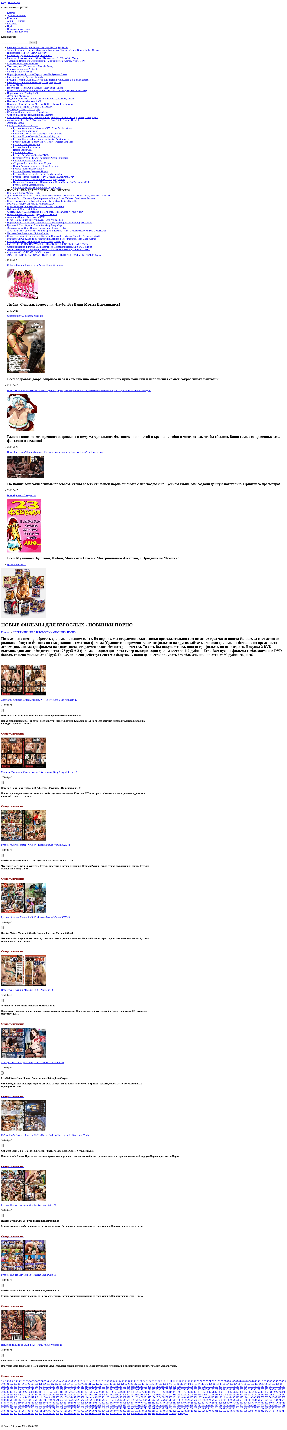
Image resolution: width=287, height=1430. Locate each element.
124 (102, 1384)
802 (95, 1410)
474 (145, 1397)
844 (271, 1410)
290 (229, 1389)
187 (82, 1386)
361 (241, 1392)
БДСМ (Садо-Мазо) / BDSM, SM (23, 109)
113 (56, 1384)
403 (133, 1394)
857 (40, 1413)
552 (187, 1400)
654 (45, 1405)
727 (66, 1408)
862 (61, 1413)
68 (192, 1381)
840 (254, 1410)
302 (279, 1389)
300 (271, 1389)
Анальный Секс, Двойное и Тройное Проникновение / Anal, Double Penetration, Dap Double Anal (56, 230)
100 (3, 1384)
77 (218, 1381)
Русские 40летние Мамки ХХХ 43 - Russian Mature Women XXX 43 (35, 917)
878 (128, 1413)
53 (147, 1381)
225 (241, 1386)
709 (275, 1405)
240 (20, 1389)
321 (74, 1392)
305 (7, 1392)
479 (166, 1397)
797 (74, 1410)
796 (70, 1410)
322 (78, 1392)
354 (212, 1392)
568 (254, 1400)
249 (57, 1389)
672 (120, 1405)
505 (275, 1397)
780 (3, 1410)
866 (78, 1413)
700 (237, 1405)
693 (208, 1405)
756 (187, 1408)
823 (183, 1410)
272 (153, 1389)
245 (40, 1389)
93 (266, 1381)
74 (210, 1381)
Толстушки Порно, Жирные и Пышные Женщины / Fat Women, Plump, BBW (46, 61)
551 (183, 1400)
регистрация (13, 2)
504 (271, 1397)
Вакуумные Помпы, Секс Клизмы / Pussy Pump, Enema (35, 88)
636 (254, 1402)
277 (174, 1389)
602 (112, 1402)
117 (73, 1384)
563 (233, 1400)
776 (271, 1408)
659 (66, 1405)
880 (137, 1413)
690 (195, 1405)
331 (116, 1392)
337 (141, 1392)
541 (141, 1400)
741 (124, 1408)
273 (158, 1389)
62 (174, 1381)
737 (107, 1408)
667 (99, 1405)
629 (224, 1402)
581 (24, 1402)
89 (254, 1381)
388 (70, 1394)
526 (78, 1400)
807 (116, 1410)
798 (78, 1410)
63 (177, 1381)
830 (212, 1410)
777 (275, 1408)
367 (266, 1392)
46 (126, 1381)
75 (213, 1381)
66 (186, 1381)
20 (48, 1381)
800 (86, 1410)
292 (237, 1389)
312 (36, 1392)
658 (61, 1405)
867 (82, 1413)
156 (236, 1384)
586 (45, 1402)
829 (208, 1410)
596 (86, 1402)
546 (162, 1400)
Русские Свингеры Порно (26, 144)
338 (145, 1392)
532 (103, 1400)
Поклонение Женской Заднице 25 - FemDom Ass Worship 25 (31, 1344)
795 (66, 1410)
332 (120, 1392)
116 (69, 1384)
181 (57, 1386)
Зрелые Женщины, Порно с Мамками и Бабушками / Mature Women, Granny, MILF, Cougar (53, 50)
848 (3, 1413)
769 (241, 1408)
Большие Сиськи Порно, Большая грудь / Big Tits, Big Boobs (37, 47)
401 (124, 1394)
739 (116, 1408)
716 (20, 1408)
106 (28, 1384)
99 (284, 1381)
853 (24, 1413)
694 (212, 1405)
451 (49, 1397)
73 (207, 1381)
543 (149, 1400)
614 (162, 1402)
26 (66, 1381)
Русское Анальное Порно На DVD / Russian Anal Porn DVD (43, 176)
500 (254, 1397)
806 (112, 1410)
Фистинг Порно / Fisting (19, 71)
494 (229, 1397)
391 (82, 1394)
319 (65, 1392)
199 (133, 1386)
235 (283, 1386)
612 (153, 1402)
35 (93, 1381)
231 (266, 1386)
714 (11, 1408)
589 (57, 1402)
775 (266, 1408)
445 (24, 1397)
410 (162, 1394)
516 (36, 1400)
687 (183, 1405)
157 (240, 1384)
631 (233, 1402)
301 (275, 1389)
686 (179, 1405)
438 (279, 1394)
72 (204, 1381)
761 (208, 1408)
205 (158, 1386)
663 (82, 1405)
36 (96, 1381)
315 (49, 1392)
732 (86, 1408)
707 (266, 1405)
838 (245, 1410)
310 (28, 1392)
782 (11, 1410)
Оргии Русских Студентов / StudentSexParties (36, 166)
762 (212, 1408)
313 (40, 1392)
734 (95, 1408)
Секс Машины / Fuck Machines (22, 63)
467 (116, 1397)
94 (269, 1381)
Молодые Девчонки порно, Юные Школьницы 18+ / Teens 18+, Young (42, 58)
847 (283, 1410)
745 (141, 1408)
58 (162, 1381)
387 (66, 1394)
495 (233, 1397)
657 (57, 1405)
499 (250, 1397)
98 (281, 1381)
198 (128, 1386)
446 (28, 1397)
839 (250, 1410)
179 (49, 1386)
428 (237, 1394)
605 (124, 1402)
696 (220, 1405)
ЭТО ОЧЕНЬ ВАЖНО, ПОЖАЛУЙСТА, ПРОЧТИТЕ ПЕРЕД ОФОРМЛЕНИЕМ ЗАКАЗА (54, 255)
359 (233, 1392)
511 (15, 1400)
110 (44, 1384)
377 (24, 1394)
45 (123, 1381)
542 (145, 1400)
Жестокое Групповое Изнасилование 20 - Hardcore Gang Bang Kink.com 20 (39, 699)
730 (78, 1408)
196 (120, 1386)
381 (40, 1394)
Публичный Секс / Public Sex (22, 209)
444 (20, 1397)
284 (204, 1389)
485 (191, 1397)
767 (233, 1408)
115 (65, 1384)
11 (21, 1381)
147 (198, 1384)
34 (90, 1381)
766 (229, 1408)
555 (199, 1400)
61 (171, 1381)
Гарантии (12, 18)
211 (183, 1386)
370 (279, 1392)
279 (183, 1389)
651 (32, 1405)
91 (260, 1381)
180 (53, 1386)
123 (97, 1384)
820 (170, 1410)
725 (57, 1408)
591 (66, 1402)
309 (24, 1392)
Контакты (12, 23)
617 (174, 1402)
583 (32, 1402)
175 (32, 1386)
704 (254, 1405)
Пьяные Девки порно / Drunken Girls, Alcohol (30, 106)
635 (250, 1402)
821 (174, 1410)
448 (36, 1397)
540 (137, 1400)
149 (206, 1384)
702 (246, 1405)
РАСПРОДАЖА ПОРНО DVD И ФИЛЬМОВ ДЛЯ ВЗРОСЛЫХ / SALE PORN (47, 244)
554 (195, 1400)
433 (258, 1394)
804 (103, 1410)
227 (250, 1386)
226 (245, 1386)
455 (66, 1397)
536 (120, 1400)
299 (266, 1389)
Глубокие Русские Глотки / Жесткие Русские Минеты (40, 158)
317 (57, 1392)
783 (15, 1410)
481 (174, 1397)
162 (261, 1384)
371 (283, 1392)
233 (275, 1386)
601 (107, 1402)
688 (187, 1405)
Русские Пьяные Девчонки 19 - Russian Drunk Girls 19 (28, 1275)
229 (258, 1386)
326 (95, 1392)
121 (89, 1384)
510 (11, 1400)
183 (66, 1386)
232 (271, 1386)
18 (42, 1381)
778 (279, 1408)
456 (70, 1397)
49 (135, 1381)
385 (57, 1394)
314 (44, 1392)
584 (36, 1402)
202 (145, 1386)
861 (57, 1413)
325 (91, 1392)
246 (45, 1389)
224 (237, 1386)
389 (74, 1394)
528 (86, 1400)
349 (191, 1392)
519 (49, 1400)
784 (20, 1410)
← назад (173, 1413)
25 (63, 1381)
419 (199, 1394)
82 (233, 1381)
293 (241, 1389)
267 (133, 1389)
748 (153, 1408)
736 (103, 1408)
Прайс (10, 26)
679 (149, 1405)
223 (233, 1386)
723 (49, 1408)
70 (198, 1381)
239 (15, 1389)
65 (183, 1381)
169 (7, 1386)
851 (15, 1413)
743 (133, 1408)
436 (271, 1394)
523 (65, 1400)
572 (271, 1400)
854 (28, 1413)
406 (145, 1394)
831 (216, 1410)
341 (157, 1392)
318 (61, 1392)
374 (11, 1394)
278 (179, 1389)
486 (195, 1397)
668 (103, 1405)
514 (28, 1400)
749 (158, 1408)
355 (216, 1392)
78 (221, 1381)
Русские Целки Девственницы (28, 185)
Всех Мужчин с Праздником (21, 495)
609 (141, 1402)
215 (199, 1386)
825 (191, 1410)
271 (149, 1389)
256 (86, 1389)
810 (128, 1410)
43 (117, 1381)
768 (237, 1408)
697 (225, 1405)
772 (254, 1408)
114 (60, 1384)
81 (230, 1381)
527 (82, 1400)
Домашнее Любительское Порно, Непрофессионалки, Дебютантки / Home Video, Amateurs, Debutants (58, 195)
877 (124, 1413)
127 (114, 1384)
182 (61, 1386)
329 (107, 1392)
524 (70, 1400)
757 (191, 1408)
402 (128, 1394)
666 (95, 1405)
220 (220, 1386)
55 (153, 1381)
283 (199, 1389)
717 (24, 1408)
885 (158, 1413)
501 (258, 1397)
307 (15, 1392)
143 (181, 1384)
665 (91, 1405)
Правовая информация (18, 29)
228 (254, 1386)
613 (157, 1402)
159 (248, 1384)
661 (74, 1405)
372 (3, 1394)
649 (24, 1405)
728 (70, 1408)
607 (133, 1402)
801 (91, 1410)
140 (169, 1384)
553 (191, 1400)
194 (112, 1386)
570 (262, 1400)
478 (162, 1397)
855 (32, 1413)
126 (110, 1384)
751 (166, 1408)
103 (15, 1384)
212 (187, 1386)
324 (86, 1392)
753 (174, 1408)
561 (224, 1400)
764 (220, 1408)
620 (187, 1402)
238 (11, 1389)
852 (20, 1413)
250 (61, 1389)
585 (40, 1402)
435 (266, 1394)
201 (141, 1386)
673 (124, 1405)
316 (53, 1392)
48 (132, 1381)
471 (133, 1397)
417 (191, 1394)
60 (168, 1381)
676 (137, 1405)
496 (237, 1397)
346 (178, 1392)
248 (53, 1389)
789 (40, 1410)
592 (70, 1402)
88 (251, 1381)
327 (99, 1392)
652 (36, 1405)
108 (36, 1384)
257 (91, 1389)
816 (153, 1410)
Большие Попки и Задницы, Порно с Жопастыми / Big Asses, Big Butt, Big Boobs (48, 79)
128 (118, 1384)
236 (3, 1389)
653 (40, 1405)
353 (208, 1392)
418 (195, 1394)
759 (199, 1408)
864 (70, 1413)
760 (204, 1408)
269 (141, 1389)
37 (99, 1381)
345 (174, 1392)
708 (271, 1405)
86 (245, 1381)
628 (220, 1402)
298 (262, 1389)
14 (30, 1381)
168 (3, 1386)
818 (162, 1410)
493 (225, 1397)
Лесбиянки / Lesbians (18, 96)
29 (75, 1381)
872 (103, 1413)
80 (227, 1381)
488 (204, 1397)
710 (279, 1405)
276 (170, 1389)
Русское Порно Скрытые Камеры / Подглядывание (39, 179)
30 (78, 1381)
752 (170, 1408)
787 (32, 1410)
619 (183, 1402)
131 (131, 1384)
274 (162, 1389)
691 (199, 1405)
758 (195, 1408)
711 (283, 1405)
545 (157, 1400)
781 (7, 1410)
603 (116, 1402)
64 (180, 1381)
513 (24, 1400)
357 (224, 1392)
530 (95, 1400)
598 (95, 1402)
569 (258, 1400)
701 (241, 1405)
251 (66, 1389)
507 (283, 1397)
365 (258, 1392)
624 (204, 1402)
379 (32, 1394)
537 (124, 1400)
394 (95, 1394)
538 (128, 1400)
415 (183, 1394)
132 (135, 1384)
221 (224, 1386)
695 (216, 1405)
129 (123, 1384)
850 (11, 1413)
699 (233, 1405)
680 (153, 1405)
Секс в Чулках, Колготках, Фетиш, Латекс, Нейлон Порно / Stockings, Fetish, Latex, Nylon (52, 117)
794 (61, 1410)
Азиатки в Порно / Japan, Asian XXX (26, 217)
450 (45, 1397)
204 (153, 1386)
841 (258, 1410)
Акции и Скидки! (16, 21)
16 (36, 1381)
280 (187, 1389)
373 (7, 1394)
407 (149, 1394)
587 (49, 1402)
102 (11, 1384)
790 (45, 1410)
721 (40, 1408)
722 (45, 1408)
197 (124, 1386)
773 (258, 1408)
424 (220, 1394)
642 (279, 1402)
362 (245, 1392)
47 (129, 1381)
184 (70, 1386)
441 (7, 1397)
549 (174, 1400)
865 (74, 1413)
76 (216, 1381)
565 (241, 1400)
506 (279, 1397)
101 (7, 1384)
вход (3, 2)
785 (24, 1410)
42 (114, 1381)
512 (19, 1400)
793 (57, 1410)
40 (108, 1381)
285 (208, 1389)
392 (86, 1394)
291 (233, 1389)
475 (149, 1397)
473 (141, 1397)
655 (49, 1405)
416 (187, 1394)
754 (179, 1408)
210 (179, 1386)
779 (283, 1408)
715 (15, 1408)
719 (32, 1408)
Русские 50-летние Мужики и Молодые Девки (37, 187)
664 (86, 1405)
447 (32, 1397)
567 (250, 1400)
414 (178, 1394)
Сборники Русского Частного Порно (32, 163)
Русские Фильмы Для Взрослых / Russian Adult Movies (40, 139)
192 (103, 1386)
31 (81, 1381)
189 (91, 1386)
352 (204, 1392)
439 (283, 1394)
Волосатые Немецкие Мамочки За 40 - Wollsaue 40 (27, 990)
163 (265, 1384)
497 (241, 1397)
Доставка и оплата (16, 15)
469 (124, 1397)
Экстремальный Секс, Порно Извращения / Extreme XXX (36, 228)
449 (40, 1397)
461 (91, 1397)
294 (246, 1389)
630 (229, 1402)
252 (70, 1389)
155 (231, 1384)
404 (137, 1394)
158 (244, 1384)
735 (99, 1408)
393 (91, 1394)
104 (20, 1384)
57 (159, 1381)
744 (137, 1408)
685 (174, 1405)
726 (61, 1408)
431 (250, 1394)
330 (111, 1392)
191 (99, 1386)
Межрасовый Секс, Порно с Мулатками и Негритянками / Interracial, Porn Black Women (51, 238)
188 (86, 1386)
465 (107, 1397)
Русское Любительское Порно (28, 168)
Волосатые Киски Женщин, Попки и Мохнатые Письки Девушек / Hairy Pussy (47, 90)
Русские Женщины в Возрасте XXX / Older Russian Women (43, 128)
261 (107, 1389)
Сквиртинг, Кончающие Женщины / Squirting (30, 114)
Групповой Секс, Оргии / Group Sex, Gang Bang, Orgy (34, 225)
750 (162, 1408)
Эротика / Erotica (15, 123)
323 (82, 1392)
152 (219, 1384)
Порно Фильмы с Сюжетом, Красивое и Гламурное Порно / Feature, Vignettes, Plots (49, 222)
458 (78, 1397)
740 (120, 1408)
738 (112, 1408)
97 (278, 1381)
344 (170, 1392)
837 (241, 1410)
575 (283, 1400)
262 (112, 1389)
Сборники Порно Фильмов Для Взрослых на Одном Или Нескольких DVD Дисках (49, 247)
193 (107, 1386)
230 (262, 1386)
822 (178, 1410)
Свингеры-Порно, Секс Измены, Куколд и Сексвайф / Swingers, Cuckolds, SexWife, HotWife (53, 236)
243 (32, 1389)
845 (275, 1410)
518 (44, 1400)
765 (225, 1408)
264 (120, 1389)
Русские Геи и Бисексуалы (26, 147)
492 (220, 1397)
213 (191, 1386)
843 (266, 1410)
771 (250, 1408)
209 (174, 1386)
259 (99, 1389)
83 (236, 1381)
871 (99, 1413)
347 (183, 1392)
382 (45, 1394)
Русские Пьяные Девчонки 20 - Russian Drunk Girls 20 (28, 1205)
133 (139, 1384)
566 (245, 1400)
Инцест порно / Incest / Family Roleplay (26, 53)
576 (3, 1402)
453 (57, 1397)
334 (128, 1392)
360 (237, 1392)
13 (27, 1381)
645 (7, 1405)
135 (148, 1384)
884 (153, 1413)
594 (78, 1402)
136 (152, 1384)
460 (86, 1397)
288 (220, 1389)
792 (53, 1410)
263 (116, 1389)
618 (178, 1402)
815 (149, 1410)
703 (250, 1405)
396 (103, 1394)
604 (120, 1402)
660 (70, 1405)
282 (195, 1389)
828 (204, 1410)
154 (227, 1384)
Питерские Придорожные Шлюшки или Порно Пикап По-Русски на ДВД (51, 182)
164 (269, 1384)
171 (15, 1386)
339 (149, 1392)
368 (271, 1392)
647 (15, 1405)
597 (91, 1402)
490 (212, 1397)
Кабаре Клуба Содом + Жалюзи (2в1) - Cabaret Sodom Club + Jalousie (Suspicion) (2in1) (45, 1135)
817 (157, 1410)
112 (52, 1384)
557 (208, 1400)
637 (258, 1402)
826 (195, 1410)
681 (158, 1405)
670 (112, 1405)
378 (28, 1394)
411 (166, 1394)
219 (216, 1386)
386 (61, 1394)
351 (199, 1392)
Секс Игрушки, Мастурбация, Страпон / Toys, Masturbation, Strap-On (42, 201)
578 (11, 1402)
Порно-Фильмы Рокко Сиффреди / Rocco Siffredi (32, 214)
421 (208, 1394)
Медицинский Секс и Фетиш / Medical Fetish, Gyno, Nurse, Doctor (40, 98)
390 (78, 1394)
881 (141, 1413)
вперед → (183, 1413)
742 (128, 1408)
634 (245, 1402)
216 (204, 1386)
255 (82, 1389)
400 (120, 1394)
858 (45, 1413)
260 (103, 1389)
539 (132, 1400)
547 (166, 1400)
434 (262, 1394)
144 (185, 1384)
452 (53, 1397)
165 (273, 1384)
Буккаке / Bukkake (16, 85)
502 (262, 1397)
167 (282, 1384)
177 (40, 1386)
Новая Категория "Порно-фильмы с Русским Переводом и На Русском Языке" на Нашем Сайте (56, 452)
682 (162, 1405)
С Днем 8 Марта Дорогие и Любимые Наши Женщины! (35, 265)
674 (128, 1405)
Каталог (11, 13)
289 (225, 1389)
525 (74, 1400)
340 (153, 1392)
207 (166, 1386)
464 (103, 1397)
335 (132, 1392)
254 (78, 1389)
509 (7, 1400)
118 (77, 1384)
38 (102, 1381)
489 (208, 1397)
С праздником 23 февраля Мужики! (25, 316)
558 (212, 1400)
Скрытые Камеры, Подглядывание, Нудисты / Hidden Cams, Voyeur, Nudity (45, 212)
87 (248, 1381)
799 (82, 1410)
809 (124, 1410)
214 (195, 1386)
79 (224, 1381)
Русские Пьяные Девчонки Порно (30, 171)
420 (204, 1394)
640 (271, 1402)
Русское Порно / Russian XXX (22, 125)
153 (223, 1384)
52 (144, 1381)
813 (141, 1410)
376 (20, 1394)
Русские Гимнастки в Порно (27, 160)
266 (128, 1389)
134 (143, 1384)
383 (49, 1394)
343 (166, 1392)
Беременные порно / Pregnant (22, 69)
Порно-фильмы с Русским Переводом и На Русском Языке (37, 74)
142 (177, 1384)
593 (74, 1402)
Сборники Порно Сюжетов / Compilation (28, 112)
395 (99, 1394)
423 (216, 1394)
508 (3, 1400)
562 (229, 1400)
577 (7, 1402)
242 (28, 1389)
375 (15, 1394)
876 (120, 1413)
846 (279, 1410)
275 (166, 1389)
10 (18, 1381)
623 (199, 1402)
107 (32, 1384)
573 (275, 1400)
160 (252, 1384)
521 (57, 1400)
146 (194, 1384)
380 (36, 1394)
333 (124, 1392)
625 (208, 1402)
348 (187, 1392)
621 (191, 1402)
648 (20, 1405)
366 (262, 1392)
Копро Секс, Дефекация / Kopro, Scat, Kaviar (29, 55)
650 (28, 1405)
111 (48, 1384)
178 (45, 1386)
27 (69, 1381)
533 (107, 1400)
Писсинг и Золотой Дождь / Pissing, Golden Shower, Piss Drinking (40, 104)
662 (78, 1405)
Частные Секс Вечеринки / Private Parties (28, 233)
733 (91, 1408)
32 (84, 1381)
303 (283, 1389)
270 (145, 1389)
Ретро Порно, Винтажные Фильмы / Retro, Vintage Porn (35, 220)
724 (53, 1408)
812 (137, 1410)
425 (224, 1394)
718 (28, 1408)
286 (212, 1389)
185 (74, 1386)
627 (216, 1402)
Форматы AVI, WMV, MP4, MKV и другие (29, 252)
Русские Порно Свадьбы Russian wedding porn (36, 136)
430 (245, 1394)
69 (195, 1381)
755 (183, 1408)
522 (61, 1400)
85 (242, 1381)
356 (220, 1392)
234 (279, 1386)
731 (82, 1408)
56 (156, 1381)
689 (191, 1405)
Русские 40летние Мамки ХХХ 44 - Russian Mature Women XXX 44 (35, 845)
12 (24, 1381)
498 (246, 1397)
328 (103, 1392)
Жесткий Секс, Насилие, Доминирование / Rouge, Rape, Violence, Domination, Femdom (51, 198)
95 (272, 1381)
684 (170, 1405)
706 (262, 1405)
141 (173, 1384)
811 (132, 1410)
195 (116, 1386)
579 (15, 1402)
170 (11, 1386)
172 (20, 1386)
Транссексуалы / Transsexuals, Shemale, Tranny (30, 66)
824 (187, 1410)
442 (11, 1397)
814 (145, 1410)
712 (3, 1408)
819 (166, 1410)
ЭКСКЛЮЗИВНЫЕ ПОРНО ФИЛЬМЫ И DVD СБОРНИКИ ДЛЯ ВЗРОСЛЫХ (48, 249)
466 (112, 1397)
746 (145, 1408)
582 (28, 1402)
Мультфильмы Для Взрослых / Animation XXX (31, 203)
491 (216, 1397)
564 (237, 1400)
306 (11, 1392)
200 (137, 1386)
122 (93, 1384)
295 (250, 1389)
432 (254, 1394)
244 (36, 1389)
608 (137, 1402)
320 (70, 1392)
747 (149, 1408)
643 (283, 1402)
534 (111, 1400)
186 (78, 1386)
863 (66, 1413)
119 (81, 1384)
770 (246, 1408)
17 (39, 1381)
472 (137, 1397)
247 (49, 1389)
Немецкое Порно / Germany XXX (24, 101)
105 (24, 1384)
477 (158, 1397)
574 (279, 1400)
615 (166, 1402)
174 (28, 1386)
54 (150, 1381)
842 (262, 1410)
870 (95, 1413)
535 (116, 1400)
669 (107, 1405)
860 (53, 1413)
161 (256, 1384)
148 (202, 1384)
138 (160, 1384)
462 (95, 1397)
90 (257, 1381)
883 (149, 1413)
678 (145, 1405)
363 (250, 1392)
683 (166, 1405)
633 (241, 1402)
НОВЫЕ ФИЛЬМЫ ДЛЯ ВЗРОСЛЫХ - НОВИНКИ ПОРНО (44, 632)
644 (3, 1405)
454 (61, 1397)
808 (120, 1410)
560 (220, 1400)
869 (91, 1413)
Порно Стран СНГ (22, 150)
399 (116, 1394)
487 (199, 1397)
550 (178, 1400)
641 (275, 1402)
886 (162, 1413)
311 (32, 1392)
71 (201, 1381)
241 (24, 1389)
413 (174, 1394)
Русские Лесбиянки (23, 152)
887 (166, 1413)
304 (3, 1392)
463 (99, 1397)
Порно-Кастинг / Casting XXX (22, 93)
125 (106, 1384)
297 (258, 1389)
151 (215, 1384)
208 (170, 1386)
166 (277, 1384)
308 (20, 1392)
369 (275, 1392)
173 (24, 1386)
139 (164, 1384)
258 (95, 1389)
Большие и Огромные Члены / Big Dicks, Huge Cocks (34, 82)
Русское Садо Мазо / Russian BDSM (31, 155)
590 (61, 1402)
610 (145, 1402)
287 (216, 1389)
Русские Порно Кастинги (26, 131)
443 (15, 1397)
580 (20, 1402)
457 (74, 1397)
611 (149, 1402)
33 (87, 1381)
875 (116, 1413)
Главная (5, 632)
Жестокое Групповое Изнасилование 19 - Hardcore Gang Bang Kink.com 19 (39, 772)
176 (36, 1386)
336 (137, 1392)
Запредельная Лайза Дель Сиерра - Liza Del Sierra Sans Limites (32, 1062)
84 (239, 1381)
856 (36, 1413)
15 (33, 1381)
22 (54, 1381)
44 (120, 1381)
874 (112, 1413)
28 (72, 1381)
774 (262, 1408)
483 (183, 1397)
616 (170, 1402)
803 (99, 1410)
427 (233, 1394)
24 (60, 1381)
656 (53, 1405)
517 (40, 1400)
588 (53, 1402)
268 (137, 1389)
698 (229, 1405)
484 (187, 1397)
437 (275, 1394)
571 (266, 1400)
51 (141, 1381)
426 (229, 1394)
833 (224, 1410)
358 (229, 1392)
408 (153, 1394)
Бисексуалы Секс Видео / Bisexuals (25, 77)
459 (82, 1397)
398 (112, 1394)
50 (138, 1381)
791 (49, 1410)
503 (266, 1397)
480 (170, 1397)
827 (199, 1410)
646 (11, 1405)
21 (51, 1381)
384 (53, 1394)
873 (107, 1413)
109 (40, 1384)
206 (162, 1386)
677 (141, 1405)
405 (141, 1394)
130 (127, 1384)
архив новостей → (16, 564)
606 (128, 1402)
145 (189, 1384)
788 (36, 1410)
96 (275, 1381)
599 (99, 1402)
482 (179, 1397)
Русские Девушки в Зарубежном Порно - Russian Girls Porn (43, 141)
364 (254, 1392)
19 (45, 1381)
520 (53, 1400)
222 (229, 1386)
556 (204, 1400)
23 (57, 1381)
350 (195, 1392)
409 (158, 1394)
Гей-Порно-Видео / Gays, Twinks (23, 193)
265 (124, 1389)
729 (74, 1408)
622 (195, 1402)
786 (28, 1410)
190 (95, 1386)
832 (220, 1410)
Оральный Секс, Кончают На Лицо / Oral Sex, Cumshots (35, 206)
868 (86, 1413)
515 (32, 1400)
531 (99, 1400)
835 (233, 1410)
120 (85, 1384)
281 (191, 1389)
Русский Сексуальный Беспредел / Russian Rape (37, 133)
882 (145, 1413)
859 (49, 1413)
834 (229, 1410)
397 (107, 1394)
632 (237, 1402)
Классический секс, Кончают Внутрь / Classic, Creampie (35, 241)
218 (212, 1386)
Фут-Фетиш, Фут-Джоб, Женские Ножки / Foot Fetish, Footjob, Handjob (43, 120)
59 (165, 1381)
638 (262, 1402)
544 (153, 1400)
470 (128, 1397)
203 (149, 1386)
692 (204, 1405)
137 (156, 1384)
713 (7, 1408)
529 (91, 1400)
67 (189, 1381)
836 (237, 1410)
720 (36, 1408)
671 (116, 1405)
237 (7, 1389)
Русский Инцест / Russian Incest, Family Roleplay (37, 174)
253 (74, 1389)
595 (82, 1402)
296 (254, 1389)
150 (210, 1384)
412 (170, 1394)
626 (212, 1402)
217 (208, 1386)
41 (111, 1381)
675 (133, 1405)
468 (120, 1397)
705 (258, 1405)
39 (105, 1381)
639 (266, 1402)
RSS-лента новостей (17, 31)
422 (212, 1394)
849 (7, 1413)
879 (133, 1413)
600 (103, 1402)
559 (216, 1400)
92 (263, 1381)
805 (107, 1410)
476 (153, 1397)
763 (216, 1408)
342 (162, 1392)
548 (170, 1400)
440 (3, 1397)
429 (241, 1394)
